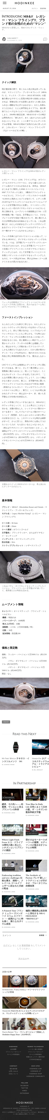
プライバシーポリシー (13, 1052)
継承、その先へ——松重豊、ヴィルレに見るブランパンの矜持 (12, 807)
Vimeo (24, 1090)
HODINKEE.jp (36, 1071)
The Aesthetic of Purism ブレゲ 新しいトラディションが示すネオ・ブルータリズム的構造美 (36, 880)
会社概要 (13, 1049)
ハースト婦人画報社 (36, 1049)
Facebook (24, 1085)
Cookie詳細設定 (35, 1059)
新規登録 (43, 8)
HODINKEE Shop (35, 1074)
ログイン (35, 8)
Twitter (24, 1088)
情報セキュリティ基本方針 (35, 1057)
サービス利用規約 (13, 1054)
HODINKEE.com (36, 1069)
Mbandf (6, 722)
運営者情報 (13, 1069)
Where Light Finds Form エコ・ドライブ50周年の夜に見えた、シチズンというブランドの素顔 (12, 845)
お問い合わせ (13, 1071)
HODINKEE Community (36, 1076)
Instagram (24, 1093)
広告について (13, 1074)
